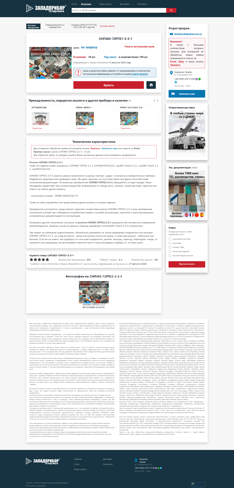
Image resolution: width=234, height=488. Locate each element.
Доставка (124, 4)
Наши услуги (105, 4)
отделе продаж (139, 74)
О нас (74, 4)
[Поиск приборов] (171, 10)
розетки (91, 202)
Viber (181, 61)
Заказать (175, 65)
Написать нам (187, 93)
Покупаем (86, 4)
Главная (78, 459)
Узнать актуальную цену (139, 46)
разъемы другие (107, 26)
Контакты (142, 4)
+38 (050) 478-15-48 (184, 79)
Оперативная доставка (182, 107)
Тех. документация (183, 167)
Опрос (172, 227)
